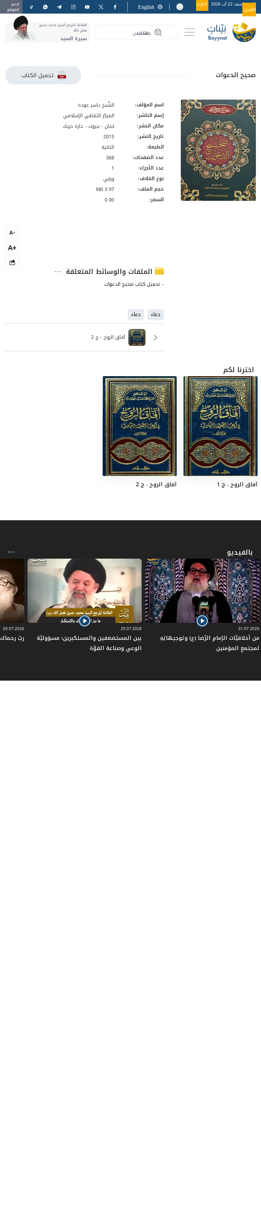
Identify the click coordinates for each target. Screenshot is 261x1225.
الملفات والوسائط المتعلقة (110, 271)
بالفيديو (240, 552)
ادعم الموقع (13, 6)
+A (12, 247)
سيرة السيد (73, 38)
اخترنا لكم (238, 369)
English (146, 7)
